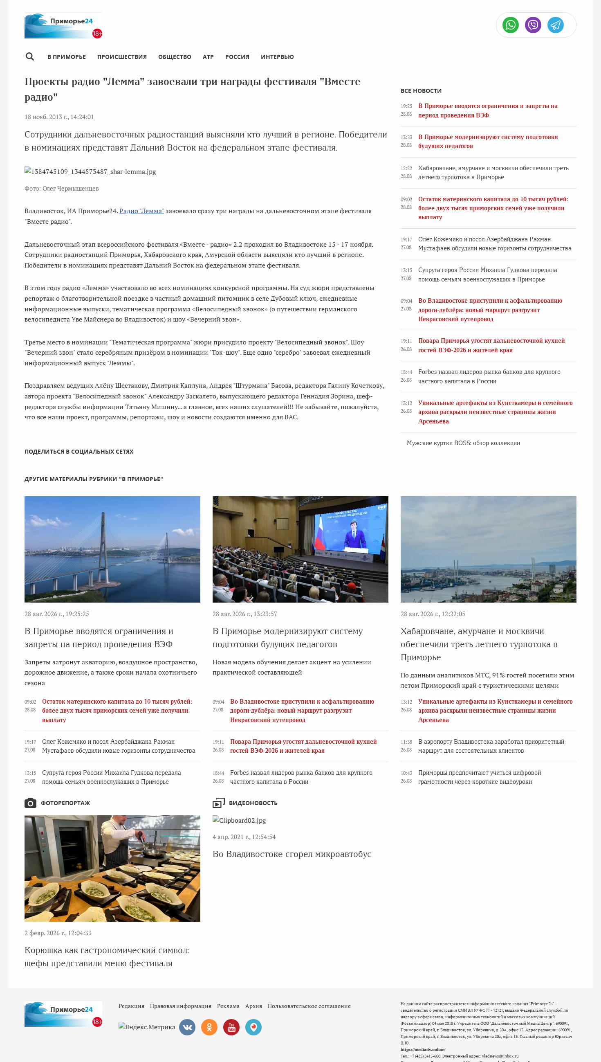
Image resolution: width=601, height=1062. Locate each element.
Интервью (277, 57)
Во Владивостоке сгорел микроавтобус (292, 854)
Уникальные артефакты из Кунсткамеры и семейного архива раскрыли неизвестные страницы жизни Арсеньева (495, 412)
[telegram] (555, 25)
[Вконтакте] (187, 1027)
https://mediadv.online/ (423, 1049)
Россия (237, 57)
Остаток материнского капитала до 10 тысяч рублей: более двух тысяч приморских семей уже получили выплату (493, 208)
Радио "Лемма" (141, 210)
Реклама (228, 1006)
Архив (253, 1006)
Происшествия (122, 57)
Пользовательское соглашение (309, 1006)
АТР (208, 57)
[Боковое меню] (30, 57)
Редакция (131, 1006)
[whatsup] (510, 25)
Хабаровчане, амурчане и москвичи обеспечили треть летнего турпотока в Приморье (479, 644)
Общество (174, 57)
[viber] (533, 25)
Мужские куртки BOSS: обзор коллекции (463, 443)
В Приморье (66, 57)
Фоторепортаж (65, 803)
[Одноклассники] (209, 1027)
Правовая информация (180, 1006)
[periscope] (253, 1027)
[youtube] (231, 1027)
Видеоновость (253, 803)
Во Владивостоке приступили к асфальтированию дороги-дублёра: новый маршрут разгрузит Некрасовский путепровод (490, 309)
